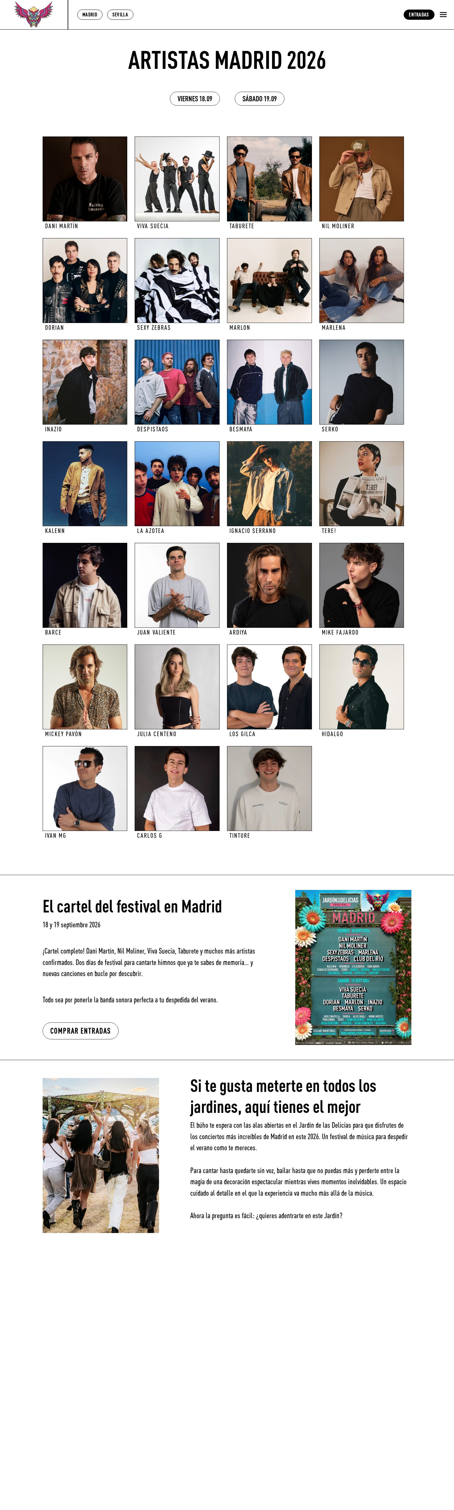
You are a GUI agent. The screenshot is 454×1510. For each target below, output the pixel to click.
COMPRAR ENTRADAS (80, 1030)
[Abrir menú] (443, 14)
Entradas (419, 14)
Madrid (89, 14)
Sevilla (120, 14)
